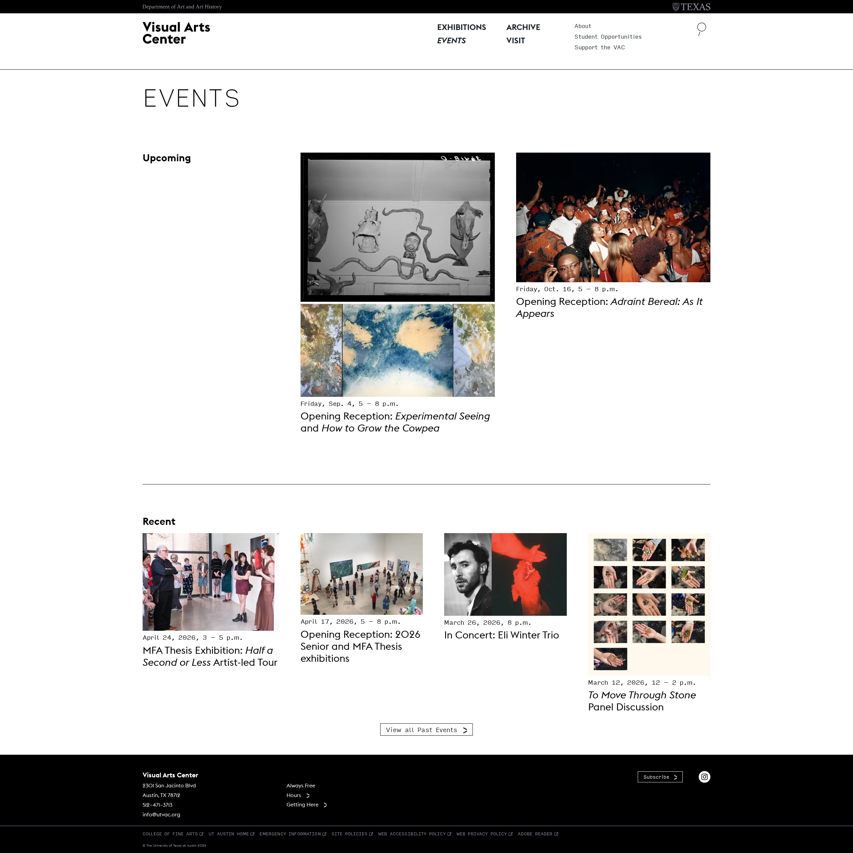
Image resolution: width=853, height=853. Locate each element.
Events (451, 41)
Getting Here (303, 804)
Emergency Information (290, 833)
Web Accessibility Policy (412, 833)
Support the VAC (599, 47)
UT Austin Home (229, 833)
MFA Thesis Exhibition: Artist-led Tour (210, 656)
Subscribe (656, 777)
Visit (515, 41)
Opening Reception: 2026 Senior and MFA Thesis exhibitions (360, 646)
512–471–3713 (157, 804)
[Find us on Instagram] (704, 776)
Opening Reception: (609, 307)
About (582, 26)
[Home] (176, 32)
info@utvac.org (161, 814)
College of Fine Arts (170, 833)
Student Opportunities (608, 37)
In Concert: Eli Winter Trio (501, 634)
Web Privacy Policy (481, 833)
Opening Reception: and (395, 422)
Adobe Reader (535, 833)
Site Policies (350, 833)
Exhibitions (461, 28)
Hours (294, 795)
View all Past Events (421, 729)
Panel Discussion (642, 700)
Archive (523, 28)
